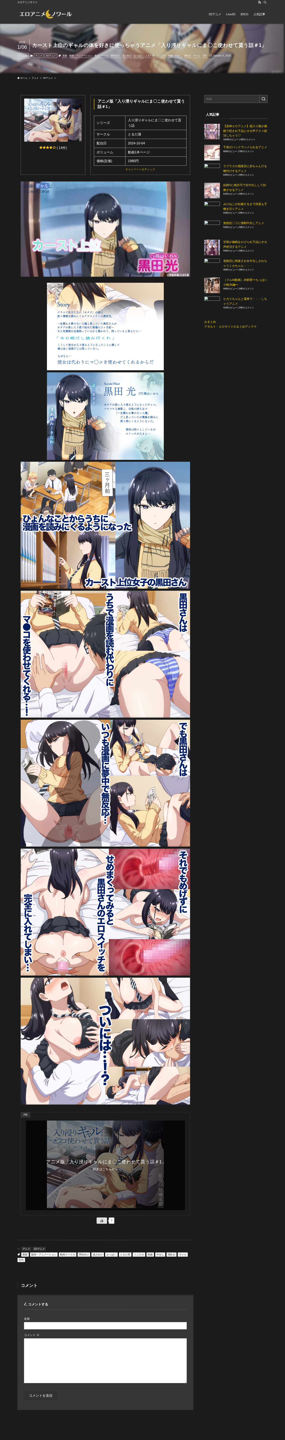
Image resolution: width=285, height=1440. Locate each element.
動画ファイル (101, 55)
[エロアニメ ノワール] (45, 14)
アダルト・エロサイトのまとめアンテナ (230, 326)
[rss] (259, 2)
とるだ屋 (149, 55)
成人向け (126, 55)
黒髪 (65, 55)
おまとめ (210, 321)
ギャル (196, 55)
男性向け (115, 55)
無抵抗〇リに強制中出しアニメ (243, 223)
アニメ (38, 55)
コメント (31, 1335)
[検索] (265, 2)
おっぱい (138, 55)
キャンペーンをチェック (140, 169)
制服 (170, 55)
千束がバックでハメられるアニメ (245, 147)
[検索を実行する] (263, 99)
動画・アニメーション (80, 55)
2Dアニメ (51, 55)
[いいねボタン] (102, 1220)
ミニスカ (161, 55)
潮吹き (187, 55)
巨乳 (205, 55)
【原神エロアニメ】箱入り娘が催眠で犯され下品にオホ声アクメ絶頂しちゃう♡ (245, 130)
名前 (27, 1318)
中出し (178, 55)
